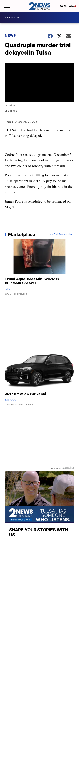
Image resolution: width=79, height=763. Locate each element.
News (10, 35)
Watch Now (67, 6)
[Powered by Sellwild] (68, 467)
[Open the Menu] (7, 6)
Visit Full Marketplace (61, 234)
